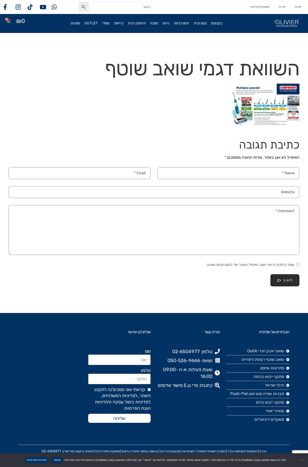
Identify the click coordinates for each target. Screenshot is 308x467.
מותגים (75, 23)
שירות (281, 6)
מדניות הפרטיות (36, 460)
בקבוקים (216, 23)
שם (148, 351)
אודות (297, 6)
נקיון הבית (200, 23)
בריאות (118, 23)
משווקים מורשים (260, 6)
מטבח (154, 23)
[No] (302, 460)
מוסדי (106, 23)
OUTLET (91, 23)
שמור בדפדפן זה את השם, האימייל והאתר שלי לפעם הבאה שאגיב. (250, 265)
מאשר (57, 460)
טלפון (146, 370)
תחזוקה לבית (137, 23)
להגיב (288, 280)
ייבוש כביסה (181, 23)
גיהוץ (166, 23)
